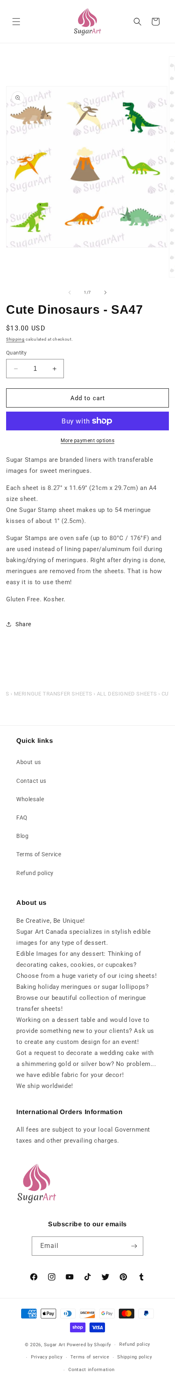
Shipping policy (134, 1357)
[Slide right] (105, 292)
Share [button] (23, 624)
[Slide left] (70, 292)
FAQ (22, 817)
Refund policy (35, 873)
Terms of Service (38, 854)
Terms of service (89, 1357)
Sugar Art (55, 1344)
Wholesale (30, 799)
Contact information (91, 1369)
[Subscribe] (134, 1246)
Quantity (16, 353)
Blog (22, 836)
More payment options (87, 440)
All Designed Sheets (127, 694)
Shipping (15, 339)
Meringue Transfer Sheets (53, 694)
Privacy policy (47, 1357)
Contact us (31, 781)
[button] (16, 22)
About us (28, 762)
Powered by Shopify (89, 1344)
